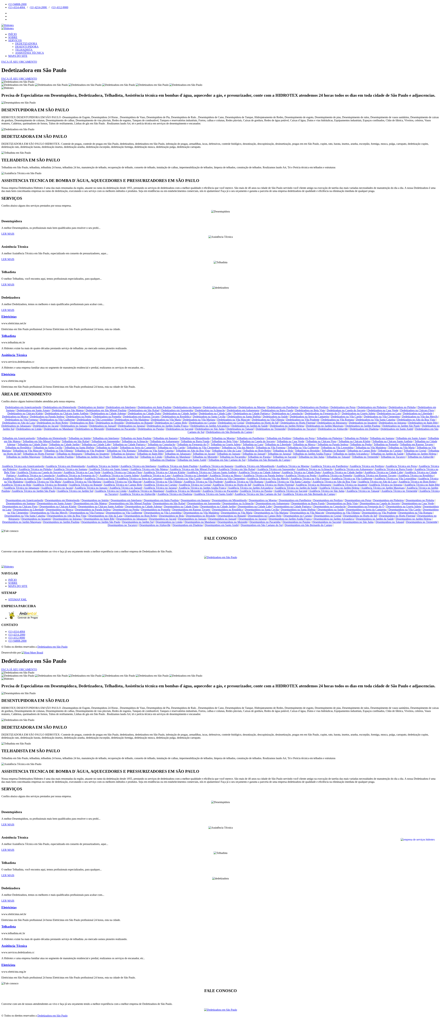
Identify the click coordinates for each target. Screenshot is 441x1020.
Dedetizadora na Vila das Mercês (420, 416)
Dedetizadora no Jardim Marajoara (324, 425)
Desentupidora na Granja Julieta (403, 506)
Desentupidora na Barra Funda (308, 503)
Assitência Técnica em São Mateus (149, 469)
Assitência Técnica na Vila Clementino (224, 478)
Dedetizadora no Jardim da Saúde (249, 425)
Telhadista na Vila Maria (401, 447)
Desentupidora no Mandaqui (200, 522)
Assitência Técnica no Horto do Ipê (232, 484)
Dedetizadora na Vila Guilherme (57, 419)
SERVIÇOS (15, 40)
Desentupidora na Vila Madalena (201, 512)
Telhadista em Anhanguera (164, 441)
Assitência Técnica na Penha (300, 475)
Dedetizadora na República (176, 416)
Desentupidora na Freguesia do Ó (366, 506)
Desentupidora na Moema (263, 500)
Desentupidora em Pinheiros (388, 500)
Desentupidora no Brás (171, 515)
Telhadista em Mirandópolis (195, 438)
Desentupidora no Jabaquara (131, 518)
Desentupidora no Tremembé (422, 522)
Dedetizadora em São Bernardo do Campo (229, 432)
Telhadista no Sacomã (284, 456)
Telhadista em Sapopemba (105, 441)
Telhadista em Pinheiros (329, 438)
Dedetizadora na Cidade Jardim (180, 413)
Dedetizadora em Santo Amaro (33, 410)
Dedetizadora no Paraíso (151, 428)
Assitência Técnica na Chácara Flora (122, 472)
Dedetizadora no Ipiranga (392, 422)
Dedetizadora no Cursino (202, 422)
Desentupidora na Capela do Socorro (380, 503)
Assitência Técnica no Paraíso (256, 490)
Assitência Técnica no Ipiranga (385, 484)
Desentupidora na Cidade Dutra (181, 506)
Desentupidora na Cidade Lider (255, 506)
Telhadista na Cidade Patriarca (129, 444)
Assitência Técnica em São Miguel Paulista (193, 469)
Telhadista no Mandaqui (177, 456)
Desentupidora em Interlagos (126, 500)
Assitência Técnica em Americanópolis (23, 466)
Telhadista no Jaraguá (279, 453)
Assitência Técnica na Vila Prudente (203, 481)
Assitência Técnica (14, 355)
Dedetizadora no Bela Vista (310, 410)
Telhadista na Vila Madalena (370, 447)
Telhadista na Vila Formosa (270, 447)
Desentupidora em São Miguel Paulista (130, 503)
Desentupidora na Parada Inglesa (93, 509)
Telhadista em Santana (382, 438)
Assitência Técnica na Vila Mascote (122, 481)
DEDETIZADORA (26, 43)
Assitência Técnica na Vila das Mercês (268, 478)
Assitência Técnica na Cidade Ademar (259, 472)
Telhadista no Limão (151, 456)
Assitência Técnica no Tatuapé (363, 490)
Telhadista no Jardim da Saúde (387, 453)
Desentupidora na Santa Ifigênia (298, 509)
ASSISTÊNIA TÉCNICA (29, 52)
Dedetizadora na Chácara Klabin (25, 413)
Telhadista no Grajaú (415, 450)
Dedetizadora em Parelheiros (282, 407)
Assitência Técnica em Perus (401, 466)
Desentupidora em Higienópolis (62, 500)
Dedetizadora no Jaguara (73, 425)
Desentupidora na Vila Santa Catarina (24, 515)
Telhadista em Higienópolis (51, 438)
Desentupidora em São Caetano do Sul (262, 525)
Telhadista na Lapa (253, 444)
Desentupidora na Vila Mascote (307, 512)
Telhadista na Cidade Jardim (64, 444)
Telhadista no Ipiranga (123, 453)
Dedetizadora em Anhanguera (243, 410)
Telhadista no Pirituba (356, 438)
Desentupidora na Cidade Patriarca (292, 506)
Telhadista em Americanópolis (18, 438)
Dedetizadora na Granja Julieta (358, 413)
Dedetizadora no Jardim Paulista (362, 425)
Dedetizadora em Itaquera (187, 407)
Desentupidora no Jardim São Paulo (100, 522)
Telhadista (8, 336)
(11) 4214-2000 (38, 7)
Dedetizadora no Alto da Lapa (18, 422)
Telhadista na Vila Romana (121, 450)
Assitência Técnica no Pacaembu (220, 490)
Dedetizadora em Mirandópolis (220, 407)
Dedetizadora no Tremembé (271, 428)
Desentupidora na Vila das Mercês (49, 512)
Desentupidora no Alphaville (155, 525)
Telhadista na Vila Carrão (171, 447)
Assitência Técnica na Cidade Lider (383, 472)
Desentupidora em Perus (358, 500)
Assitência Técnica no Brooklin (50, 484)
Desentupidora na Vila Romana (415, 512)
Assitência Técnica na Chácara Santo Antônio (212, 472)
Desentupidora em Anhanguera (272, 503)
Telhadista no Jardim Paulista (58, 456)
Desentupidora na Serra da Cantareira (366, 509)
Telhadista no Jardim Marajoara (23, 456)
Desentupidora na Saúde (330, 509)
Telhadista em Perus (304, 438)
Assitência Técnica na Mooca (225, 475)
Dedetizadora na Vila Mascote (233, 419)
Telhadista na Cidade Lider (96, 444)
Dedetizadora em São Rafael (143, 410)
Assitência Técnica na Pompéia (335, 475)
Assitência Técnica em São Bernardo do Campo (309, 494)
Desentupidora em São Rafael (169, 503)
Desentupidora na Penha (126, 509)
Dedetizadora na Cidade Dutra (144, 413)
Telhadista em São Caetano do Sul (226, 459)
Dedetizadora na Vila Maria (166, 419)
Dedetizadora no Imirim (91, 407)
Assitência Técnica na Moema (292, 466)
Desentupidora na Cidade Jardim (218, 506)
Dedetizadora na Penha (78, 416)
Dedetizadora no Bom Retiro (52, 422)
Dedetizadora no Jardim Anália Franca (167, 425)
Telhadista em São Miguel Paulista (41, 441)
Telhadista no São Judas (311, 456)
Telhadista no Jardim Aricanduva (351, 453)
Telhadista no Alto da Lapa (226, 450)
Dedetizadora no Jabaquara (16, 425)
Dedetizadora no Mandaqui (58, 428)
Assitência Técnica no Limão (111, 490)
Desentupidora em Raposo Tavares (191, 509)
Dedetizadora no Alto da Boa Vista (416, 419)
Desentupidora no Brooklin (201, 515)
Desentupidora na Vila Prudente (379, 512)
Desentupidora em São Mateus (90, 503)
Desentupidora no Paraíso (296, 522)
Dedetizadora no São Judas (210, 428)
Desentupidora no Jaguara (192, 518)
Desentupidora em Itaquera (195, 500)
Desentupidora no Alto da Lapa (105, 515)
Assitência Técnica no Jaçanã (57, 487)
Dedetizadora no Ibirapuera (332, 422)
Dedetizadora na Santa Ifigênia (244, 416)
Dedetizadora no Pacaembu (121, 428)
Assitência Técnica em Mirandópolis (255, 466)
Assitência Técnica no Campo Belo (123, 484)
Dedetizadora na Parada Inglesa (47, 416)
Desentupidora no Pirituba (420, 500)
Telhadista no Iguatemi (96, 453)
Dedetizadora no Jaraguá (131, 425)
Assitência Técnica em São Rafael (236, 469)
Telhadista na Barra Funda (195, 441)
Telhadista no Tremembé (365, 456)
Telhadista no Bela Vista (224, 441)
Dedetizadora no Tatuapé (240, 428)
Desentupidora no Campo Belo (264, 515)
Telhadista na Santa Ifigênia (79, 447)
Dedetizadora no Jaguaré (102, 425)
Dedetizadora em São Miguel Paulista (106, 410)
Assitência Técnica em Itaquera (216, 466)
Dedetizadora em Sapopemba (177, 410)
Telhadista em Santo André (191, 459)
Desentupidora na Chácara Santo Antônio (100, 506)
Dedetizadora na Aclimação (210, 410)
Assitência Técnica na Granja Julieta (119, 475)
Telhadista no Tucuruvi (393, 456)
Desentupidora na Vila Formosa (86, 512)
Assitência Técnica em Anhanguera (353, 469)
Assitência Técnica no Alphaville (138, 494)
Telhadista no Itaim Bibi (150, 453)
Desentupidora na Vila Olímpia (343, 512)
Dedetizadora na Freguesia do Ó (322, 413)
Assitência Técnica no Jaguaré (125, 487)
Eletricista (8, 374)
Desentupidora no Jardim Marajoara (21, 522)
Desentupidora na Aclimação (238, 503)
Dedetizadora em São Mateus (68, 410)
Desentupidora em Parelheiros (295, 500)
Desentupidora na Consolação (329, 506)
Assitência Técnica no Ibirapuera (313, 484)
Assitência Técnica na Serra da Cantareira (139, 478)
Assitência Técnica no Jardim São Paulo (33, 490)
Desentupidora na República (227, 509)
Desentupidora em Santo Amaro (54, 503)
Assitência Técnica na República (416, 475)
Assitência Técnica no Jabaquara (21, 487)
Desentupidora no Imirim (95, 500)
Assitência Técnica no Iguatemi (350, 484)
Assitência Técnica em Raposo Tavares (375, 475)
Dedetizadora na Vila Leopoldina (95, 419)
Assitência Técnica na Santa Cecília (22, 478)
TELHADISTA (24, 49)
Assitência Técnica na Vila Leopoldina (395, 478)
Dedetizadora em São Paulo (52, 646)
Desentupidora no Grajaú (327, 515)
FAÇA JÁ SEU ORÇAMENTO (19, 61)
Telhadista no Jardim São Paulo (92, 456)
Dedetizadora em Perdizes (314, 407)
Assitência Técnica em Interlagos (138, 466)
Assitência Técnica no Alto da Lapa (377, 481)
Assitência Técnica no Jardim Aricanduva (250, 487)
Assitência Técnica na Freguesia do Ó (77, 475)
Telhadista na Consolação (161, 444)
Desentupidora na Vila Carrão (404, 509)
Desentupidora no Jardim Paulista (61, 522)
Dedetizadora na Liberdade (417, 413)
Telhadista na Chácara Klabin (354, 441)
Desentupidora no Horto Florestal (397, 515)
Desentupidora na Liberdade (28, 509)
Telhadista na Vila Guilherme (303, 447)
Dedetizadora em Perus (343, 407)
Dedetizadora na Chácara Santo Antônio (67, 413)
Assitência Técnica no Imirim (103, 466)
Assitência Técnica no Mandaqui (146, 490)
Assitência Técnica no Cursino (160, 484)
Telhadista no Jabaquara (178, 453)
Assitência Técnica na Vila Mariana (82, 481)
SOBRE (12, 37)
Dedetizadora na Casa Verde (382, 410)
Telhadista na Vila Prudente (90, 450)
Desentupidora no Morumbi (232, 522)
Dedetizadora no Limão (29, 428)
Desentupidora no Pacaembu (265, 522)
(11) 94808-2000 (17, 4)
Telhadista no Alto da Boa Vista (193, 450)
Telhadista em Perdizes (278, 438)
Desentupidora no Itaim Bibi (99, 518)
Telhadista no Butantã (333, 450)
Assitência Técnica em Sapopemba (276, 469)
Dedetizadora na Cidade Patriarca (251, 413)
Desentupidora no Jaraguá (252, 518)
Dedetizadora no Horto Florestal (297, 422)
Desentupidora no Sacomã (326, 522)
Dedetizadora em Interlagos (121, 407)
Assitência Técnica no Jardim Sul (75, 490)
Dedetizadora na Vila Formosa (21, 419)
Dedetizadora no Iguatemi (363, 422)
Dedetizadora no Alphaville (333, 428)
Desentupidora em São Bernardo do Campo (308, 525)
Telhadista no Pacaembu (232, 456)
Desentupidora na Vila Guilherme (124, 512)
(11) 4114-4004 (17, 7)
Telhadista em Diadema (162, 459)
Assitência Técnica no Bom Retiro (417, 481)
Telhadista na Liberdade (278, 444)
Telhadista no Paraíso (259, 456)
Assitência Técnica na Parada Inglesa (263, 475)
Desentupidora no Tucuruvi (122, 525)
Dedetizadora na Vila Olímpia (268, 419)
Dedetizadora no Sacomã (179, 428)
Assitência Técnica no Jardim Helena (339, 487)
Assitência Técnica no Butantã (85, 484)
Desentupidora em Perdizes (328, 500)
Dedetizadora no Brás (82, 422)
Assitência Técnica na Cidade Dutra (301, 472)
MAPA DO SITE (17, 55)
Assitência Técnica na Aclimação (315, 469)
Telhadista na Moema (223, 438)
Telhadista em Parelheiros (250, 438)
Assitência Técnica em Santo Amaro (108, 469)
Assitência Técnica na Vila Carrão (182, 478)
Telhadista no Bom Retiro (257, 450)
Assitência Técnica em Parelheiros (329, 466)
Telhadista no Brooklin (307, 450)
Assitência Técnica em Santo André (213, 494)
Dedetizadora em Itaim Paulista (154, 407)
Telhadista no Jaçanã (204, 453)
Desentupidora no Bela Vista (342, 503)
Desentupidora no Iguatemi (36, 518)
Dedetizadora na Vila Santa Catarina (375, 419)
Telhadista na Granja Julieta (226, 444)
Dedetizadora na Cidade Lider (215, 413)
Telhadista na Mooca (304, 444)
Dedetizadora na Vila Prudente (302, 419)
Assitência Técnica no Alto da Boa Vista (334, 481)
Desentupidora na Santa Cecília (262, 509)
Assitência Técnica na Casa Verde (82, 472)
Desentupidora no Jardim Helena (413, 518)
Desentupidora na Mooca (59, 509)
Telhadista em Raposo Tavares (416, 444)
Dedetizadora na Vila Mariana (199, 419)
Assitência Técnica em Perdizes (367, 466)
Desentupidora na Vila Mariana (271, 512)
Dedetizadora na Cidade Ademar (108, 413)
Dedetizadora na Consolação (287, 413)
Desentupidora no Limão (169, 522)
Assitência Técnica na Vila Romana (244, 481)
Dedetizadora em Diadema (364, 428)
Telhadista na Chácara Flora (321, 441)
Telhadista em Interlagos (106, 438)
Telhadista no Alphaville (420, 456)
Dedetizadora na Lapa (389, 413)
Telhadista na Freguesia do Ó (193, 444)
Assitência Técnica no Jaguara (91, 487)
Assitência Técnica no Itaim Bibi (422, 484)
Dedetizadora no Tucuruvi (302, 428)
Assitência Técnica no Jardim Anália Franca (202, 487)
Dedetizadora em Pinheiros (372, 407)
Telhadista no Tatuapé (338, 456)
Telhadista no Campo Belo (361, 450)
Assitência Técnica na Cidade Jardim (342, 472)
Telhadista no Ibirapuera (69, 453)
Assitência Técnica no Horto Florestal (273, 484)
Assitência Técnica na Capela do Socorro (39, 472)
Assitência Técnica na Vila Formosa (310, 478)
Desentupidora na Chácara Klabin (57, 506)
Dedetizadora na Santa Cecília (209, 416)
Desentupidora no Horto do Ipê (360, 515)
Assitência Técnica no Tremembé (399, 490)
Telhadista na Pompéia (386, 444)
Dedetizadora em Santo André (397, 428)
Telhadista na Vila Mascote (27, 450)
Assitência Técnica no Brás (16, 484)
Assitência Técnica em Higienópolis (65, 466)
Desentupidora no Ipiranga (67, 518)
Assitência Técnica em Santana (70, 469)
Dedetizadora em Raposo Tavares (141, 416)
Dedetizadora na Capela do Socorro (346, 410)
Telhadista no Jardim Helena (421, 453)
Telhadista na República (18, 447)
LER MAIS (7, 233)
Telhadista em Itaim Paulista (136, 438)
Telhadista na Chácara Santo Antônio (392, 441)
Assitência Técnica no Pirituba (35, 469)
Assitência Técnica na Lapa (156, 475)
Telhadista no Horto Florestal (38, 453)
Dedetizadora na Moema (252, 407)
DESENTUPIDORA (27, 46)
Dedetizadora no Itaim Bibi (423, 422)
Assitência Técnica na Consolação (36, 475)
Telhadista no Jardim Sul (124, 456)
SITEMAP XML (17, 599)
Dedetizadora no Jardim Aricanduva (209, 425)
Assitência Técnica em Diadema (174, 494)
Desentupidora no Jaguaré (222, 518)
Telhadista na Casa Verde (290, 441)
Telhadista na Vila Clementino (203, 447)
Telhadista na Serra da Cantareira (138, 447)
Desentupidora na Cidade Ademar (143, 506)
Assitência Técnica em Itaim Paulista (178, 466)
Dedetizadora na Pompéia (107, 416)
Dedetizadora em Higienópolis (59, 407)
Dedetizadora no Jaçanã (46, 425)
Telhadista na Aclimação (135, 441)
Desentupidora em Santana (20, 503)
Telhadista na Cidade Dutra (32, 444)
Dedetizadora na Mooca (15, 416)
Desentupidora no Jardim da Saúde (375, 518)
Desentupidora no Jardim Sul (138, 522)
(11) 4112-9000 (60, 7)
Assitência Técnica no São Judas (327, 490)
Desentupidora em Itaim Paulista (161, 500)
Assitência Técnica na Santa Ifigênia (63, 478)
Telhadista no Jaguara (228, 453)
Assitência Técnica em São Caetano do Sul (257, 494)
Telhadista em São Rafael (75, 441)
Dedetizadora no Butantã (139, 422)
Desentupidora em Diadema (187, 525)
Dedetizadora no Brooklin (110, 422)
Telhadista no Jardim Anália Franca (312, 453)
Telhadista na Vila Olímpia (58, 450)
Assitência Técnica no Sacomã (290, 490)
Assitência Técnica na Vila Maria (43, 481)
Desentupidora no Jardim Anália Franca (290, 518)
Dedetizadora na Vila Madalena (132, 419)
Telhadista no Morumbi (205, 456)
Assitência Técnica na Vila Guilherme (351, 478)
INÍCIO (12, 34)
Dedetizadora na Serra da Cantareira (309, 416)
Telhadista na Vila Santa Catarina (156, 450)
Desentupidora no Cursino (297, 515)
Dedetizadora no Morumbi (89, 428)
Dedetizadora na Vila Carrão (346, 416)
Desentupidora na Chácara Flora (20, 506)
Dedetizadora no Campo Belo (171, 422)
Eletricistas (9, 316)
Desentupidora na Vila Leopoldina (163, 512)
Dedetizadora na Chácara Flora (417, 410)
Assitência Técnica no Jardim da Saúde (296, 487)
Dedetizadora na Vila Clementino (382, 416)
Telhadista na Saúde (107, 447)
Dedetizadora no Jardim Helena (287, 425)
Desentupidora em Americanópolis (24, 500)
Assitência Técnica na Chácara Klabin (164, 472)
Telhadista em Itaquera (165, 438)
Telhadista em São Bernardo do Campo (268, 459)
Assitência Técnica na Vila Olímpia (162, 481)
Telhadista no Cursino (390, 450)
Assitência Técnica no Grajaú (195, 484)
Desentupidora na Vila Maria (236, 512)
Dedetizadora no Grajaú (231, 422)
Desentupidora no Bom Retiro (140, 515)
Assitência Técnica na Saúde (99, 478)
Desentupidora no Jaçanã (162, 518)
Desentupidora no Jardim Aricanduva (334, 518)
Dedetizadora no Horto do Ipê (262, 422)
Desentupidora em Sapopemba (203, 503)
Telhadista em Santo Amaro (411, 438)
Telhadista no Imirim (79, 438)
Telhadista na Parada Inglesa (332, 444)
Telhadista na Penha (361, 444)
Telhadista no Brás (283, 450)
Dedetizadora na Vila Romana (337, 419)
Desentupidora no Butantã (231, 515)
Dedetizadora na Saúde (275, 416)
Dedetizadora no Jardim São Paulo (401, 425)
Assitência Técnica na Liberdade (190, 475)
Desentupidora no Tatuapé (390, 522)
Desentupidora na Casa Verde (418, 503)
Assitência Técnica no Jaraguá (160, 487)
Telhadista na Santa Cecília (47, 447)
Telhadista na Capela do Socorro (257, 441)
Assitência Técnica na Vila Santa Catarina (288, 481)
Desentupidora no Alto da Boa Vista (66, 515)
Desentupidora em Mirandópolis (229, 500)
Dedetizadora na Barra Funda (277, 410)
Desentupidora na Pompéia (155, 509)
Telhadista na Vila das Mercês (238, 447)
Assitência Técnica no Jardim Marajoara (383, 487)
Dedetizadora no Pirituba (402, 407)
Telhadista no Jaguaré (254, 453)
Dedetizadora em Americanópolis (23, 407)
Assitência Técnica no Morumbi (183, 490)
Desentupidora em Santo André (222, 525)
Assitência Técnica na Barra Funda (394, 469)
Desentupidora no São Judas (358, 522)
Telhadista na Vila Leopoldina (337, 447)
